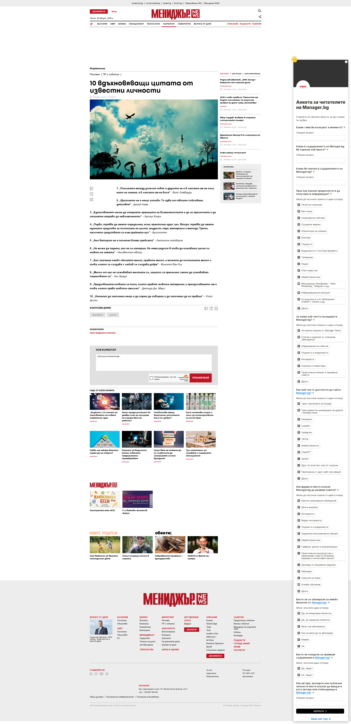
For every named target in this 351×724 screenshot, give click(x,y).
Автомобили (191, 617)
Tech (208, 630)
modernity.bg (137, 3)
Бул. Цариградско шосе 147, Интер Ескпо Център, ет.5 (163, 689)
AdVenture (211, 637)
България (102, 24)
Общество (122, 624)
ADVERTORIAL (228, 167)
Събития (256, 24)
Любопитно (184, 24)
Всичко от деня (202, 24)
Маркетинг (169, 24)
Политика (122, 620)
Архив (209, 647)
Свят (112, 24)
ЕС (118, 638)
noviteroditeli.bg (153, 3)
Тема (208, 627)
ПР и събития (168, 624)
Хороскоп (166, 638)
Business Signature (215, 643)
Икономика (145, 630)
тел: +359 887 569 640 (148, 692)
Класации (166, 635)
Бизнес (122, 24)
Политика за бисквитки (148, 697)
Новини (237, 632)
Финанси (144, 620)
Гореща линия (242, 643)
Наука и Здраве (170, 649)
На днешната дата (171, 641)
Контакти (239, 650)
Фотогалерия (168, 632)
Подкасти (245, 24)
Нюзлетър (192, 630)
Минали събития (241, 624)
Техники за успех (147, 641)
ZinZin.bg (178, 3)
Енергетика (145, 627)
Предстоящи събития (244, 620)
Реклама (165, 620)
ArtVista (210, 640)
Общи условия (96, 697)
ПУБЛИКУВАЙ (200, 378)
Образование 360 (193, 3)
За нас (209, 670)
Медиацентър (212, 676)
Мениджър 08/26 (211, 3)
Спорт (187, 620)
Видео (187, 624)
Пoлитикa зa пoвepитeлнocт (120, 697)
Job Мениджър (146, 645)
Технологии (153, 24)
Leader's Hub (212, 634)
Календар (238, 635)
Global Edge (211, 624)
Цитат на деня (169, 645)
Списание (232, 24)
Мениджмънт (136, 24)
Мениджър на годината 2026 (245, 628)
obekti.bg (167, 3)
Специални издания (215, 650)
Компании (144, 624)
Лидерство (145, 638)
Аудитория (211, 673)
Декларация (248, 676)
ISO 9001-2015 (248, 673)
